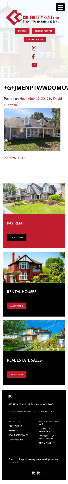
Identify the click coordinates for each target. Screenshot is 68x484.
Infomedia (13, 462)
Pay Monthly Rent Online (46, 437)
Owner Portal (34, 39)
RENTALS (22, 31)
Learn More (17, 237)
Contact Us (15, 426)
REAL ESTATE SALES (18, 435)
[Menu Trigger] (60, 7)
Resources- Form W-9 (49, 422)
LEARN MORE (17, 305)
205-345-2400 (23, 411)
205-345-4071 (44, 411)
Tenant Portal (43, 31)
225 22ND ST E (15, 158)
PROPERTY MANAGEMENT (47, 430)
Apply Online (46, 443)
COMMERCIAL (15, 439)
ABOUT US (14, 421)
